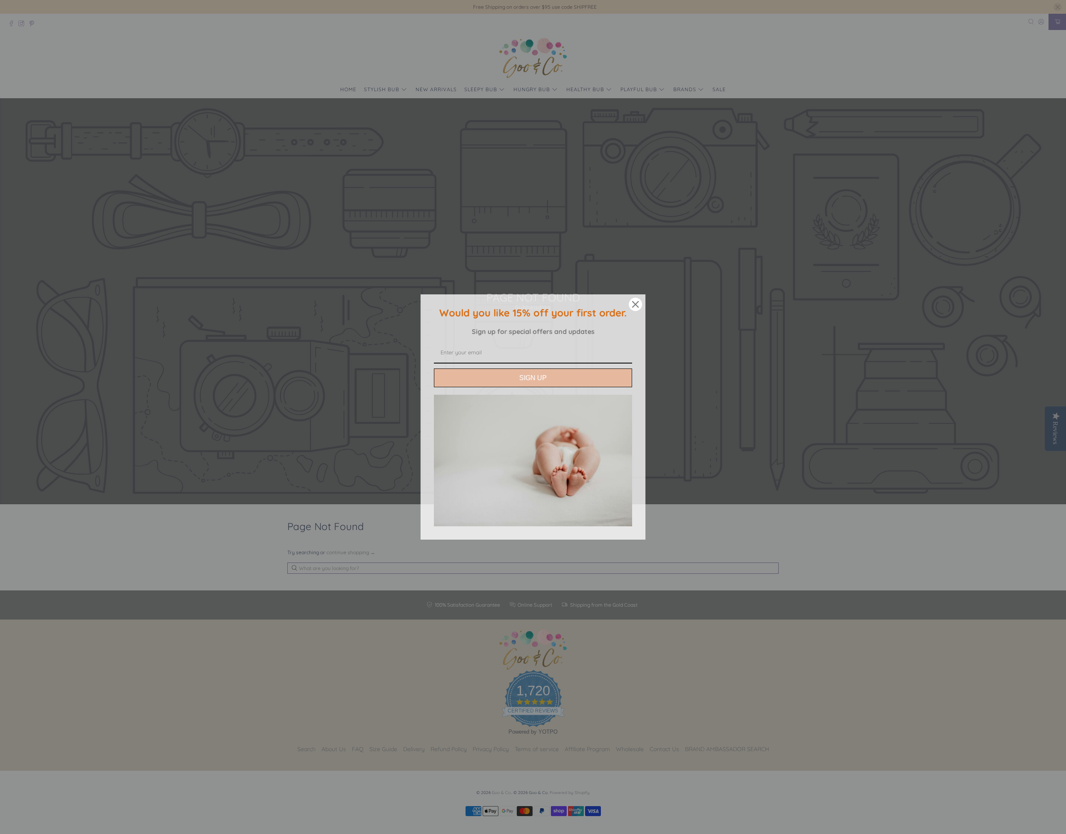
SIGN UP (533, 377)
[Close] (635, 304)
